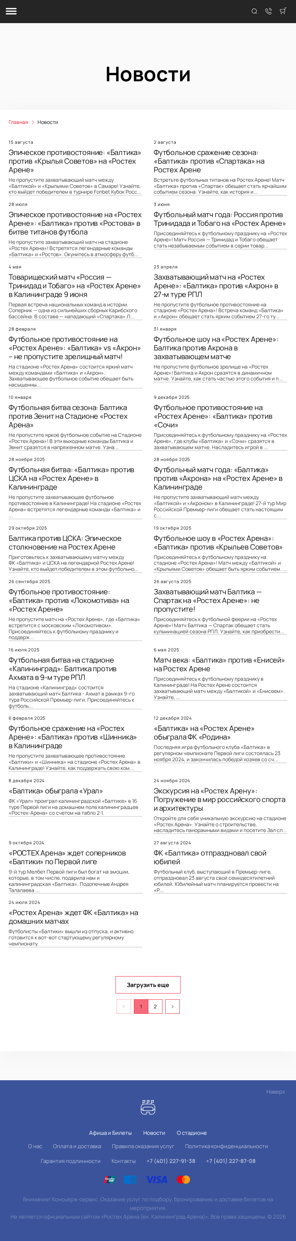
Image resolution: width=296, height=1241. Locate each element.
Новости (154, 1133)
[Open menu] (11, 12)
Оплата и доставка (77, 1146)
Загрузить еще (148, 985)
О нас (35, 1146)
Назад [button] (124, 1006)
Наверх (275, 1091)
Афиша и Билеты (110, 1133)
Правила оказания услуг (143, 1146)
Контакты (124, 1161)
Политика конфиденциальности (226, 1146)
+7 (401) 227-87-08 (231, 1161)
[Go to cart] (283, 11)
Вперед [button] (172, 1006)
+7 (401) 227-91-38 (171, 1161)
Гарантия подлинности (71, 1161)
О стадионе (192, 1133)
